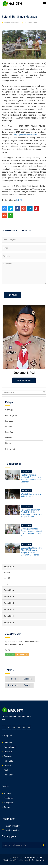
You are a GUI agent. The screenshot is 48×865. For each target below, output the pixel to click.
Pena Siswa (10, 449)
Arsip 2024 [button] (9, 596)
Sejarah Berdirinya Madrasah (20, 16)
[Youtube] (24, 727)
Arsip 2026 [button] (9, 566)
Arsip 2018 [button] (9, 622)
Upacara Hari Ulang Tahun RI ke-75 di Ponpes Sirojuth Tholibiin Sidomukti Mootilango (31, 551)
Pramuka (9, 421)
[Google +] (19, 727)
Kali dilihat (30, 23)
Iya (9, 650)
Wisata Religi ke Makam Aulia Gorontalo (31, 495)
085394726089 (13, 826)
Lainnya (8, 438)
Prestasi (8, 426)
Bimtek (8, 443)
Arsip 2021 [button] (9, 616)
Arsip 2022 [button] (9, 609)
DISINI (19, 200)
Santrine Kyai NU (38, 860)
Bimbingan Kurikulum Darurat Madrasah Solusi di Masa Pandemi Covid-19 (31, 532)
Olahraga (9, 410)
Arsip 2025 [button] (9, 590)
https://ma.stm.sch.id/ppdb (25, 135)
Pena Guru (9, 432)
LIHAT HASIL (23, 654)
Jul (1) (6, 583)
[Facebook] (4, 727)
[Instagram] (29, 727)
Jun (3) (7, 578)
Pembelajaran (11, 415)
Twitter (27, 685)
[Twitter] (9, 727)
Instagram (13, 685)
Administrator (11, 23)
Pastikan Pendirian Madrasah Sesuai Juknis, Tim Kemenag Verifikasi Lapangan (31, 478)
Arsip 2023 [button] (9, 603)
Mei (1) (7, 572)
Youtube (12, 679)
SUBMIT (13, 295)
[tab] (24, 567)
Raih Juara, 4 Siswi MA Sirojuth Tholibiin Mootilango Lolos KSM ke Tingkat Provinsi (31, 513)
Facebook (27, 679)
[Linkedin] (14, 727)
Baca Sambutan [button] (24, 380)
